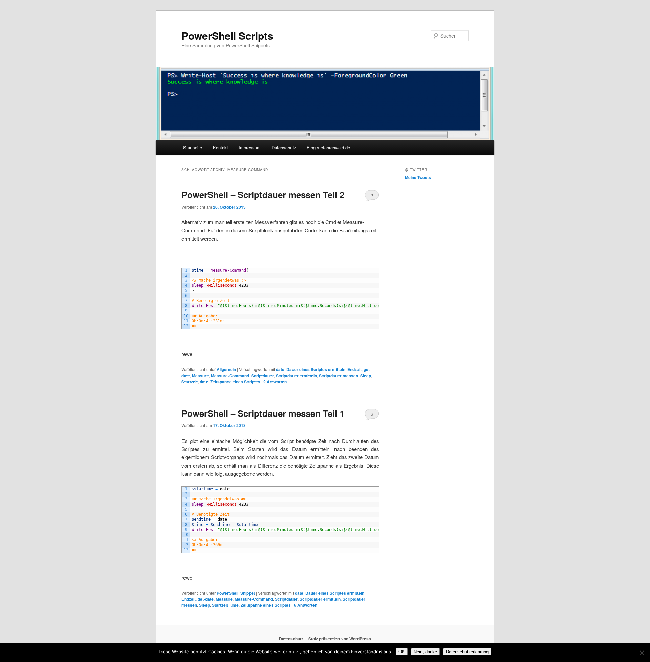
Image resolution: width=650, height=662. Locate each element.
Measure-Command (230, 375)
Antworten (275, 382)
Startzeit (189, 382)
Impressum (250, 147)
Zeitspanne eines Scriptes (235, 382)
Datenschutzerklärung (467, 651)
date (280, 369)
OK (401, 651)
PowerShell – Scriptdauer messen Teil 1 (262, 413)
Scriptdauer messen (338, 375)
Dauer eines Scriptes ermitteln (315, 369)
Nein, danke (425, 651)
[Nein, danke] (641, 652)
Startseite (192, 147)
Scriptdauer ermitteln (296, 375)
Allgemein (226, 369)
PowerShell (227, 593)
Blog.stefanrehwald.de (328, 147)
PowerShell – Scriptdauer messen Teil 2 (262, 194)
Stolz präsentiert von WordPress (339, 639)
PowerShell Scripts (227, 35)
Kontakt (220, 147)
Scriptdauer (262, 375)
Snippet (247, 593)
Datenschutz (284, 147)
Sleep (365, 375)
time (204, 382)
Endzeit (354, 369)
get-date (206, 599)
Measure (200, 375)
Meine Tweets (418, 177)
